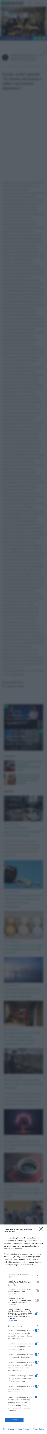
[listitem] (23, 1275)
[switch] (37, 1282)
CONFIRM (14, 1420)
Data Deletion (8, 1429)
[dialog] (23, 1329)
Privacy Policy (38, 1429)
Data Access (23, 1429)
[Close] (41, 1229)
